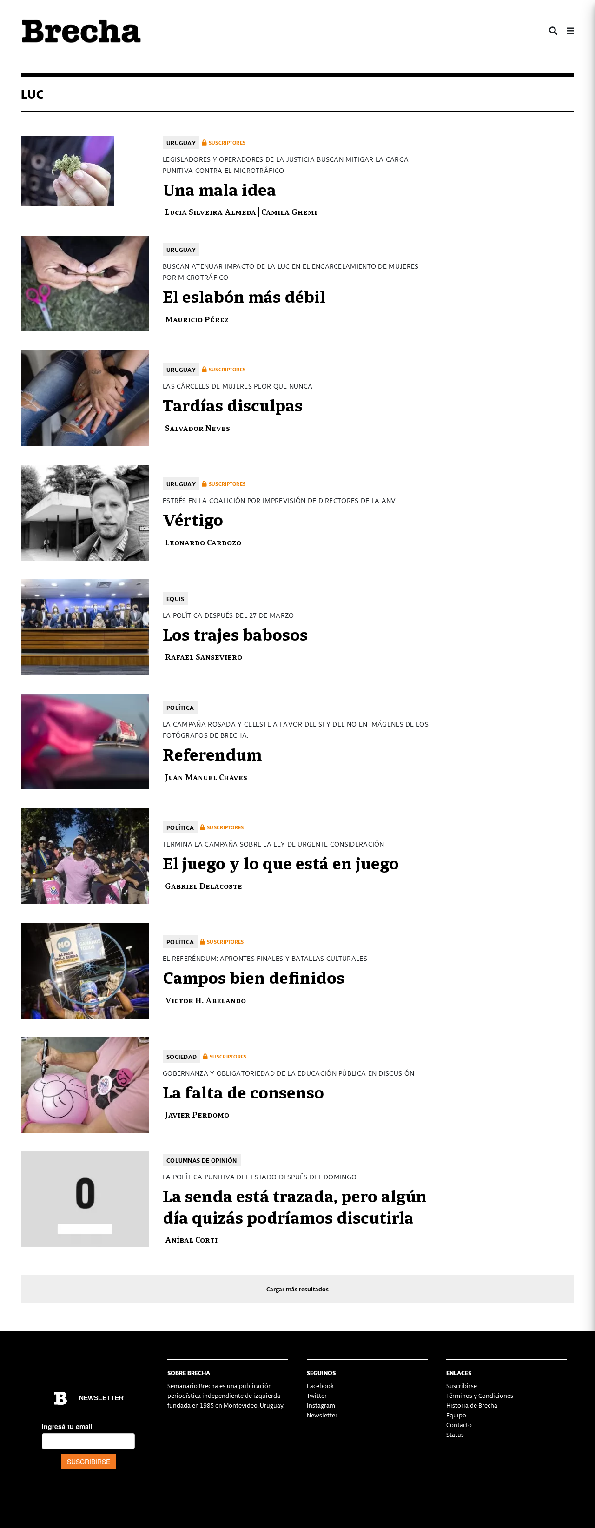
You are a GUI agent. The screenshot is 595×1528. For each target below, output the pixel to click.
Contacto (459, 1424)
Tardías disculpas (233, 404)
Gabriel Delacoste (203, 885)
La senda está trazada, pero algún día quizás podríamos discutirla (295, 1205)
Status (455, 1434)
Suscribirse (461, 1385)
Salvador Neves (197, 427)
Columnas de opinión (201, 1160)
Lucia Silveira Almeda (210, 211)
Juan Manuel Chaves (206, 776)
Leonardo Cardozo (203, 542)
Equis (175, 598)
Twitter (317, 1395)
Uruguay (181, 142)
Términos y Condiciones (479, 1395)
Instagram (321, 1405)
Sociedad (181, 1056)
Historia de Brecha (471, 1405)
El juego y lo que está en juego (281, 862)
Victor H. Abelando (205, 1000)
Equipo (456, 1414)
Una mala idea (219, 188)
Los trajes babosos (235, 633)
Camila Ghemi (289, 211)
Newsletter (322, 1414)
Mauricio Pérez (197, 319)
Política (180, 707)
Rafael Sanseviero (203, 656)
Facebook (320, 1385)
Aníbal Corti (191, 1239)
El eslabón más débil (244, 295)
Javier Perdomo (197, 1114)
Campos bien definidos (253, 976)
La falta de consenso (243, 1091)
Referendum (212, 753)
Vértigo (193, 518)
